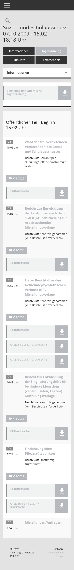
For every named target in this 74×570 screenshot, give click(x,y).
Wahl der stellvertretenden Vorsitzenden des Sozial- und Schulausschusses (46, 147)
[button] (64, 93)
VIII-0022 (18, 178)
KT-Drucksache (20, 191)
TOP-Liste (18, 60)
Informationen (19, 51)
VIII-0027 (18, 476)
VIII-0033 (18, 418)
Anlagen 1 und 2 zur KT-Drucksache (26, 505)
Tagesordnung (51, 51)
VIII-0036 (18, 317)
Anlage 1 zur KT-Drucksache (28, 345)
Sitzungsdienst (56, 554)
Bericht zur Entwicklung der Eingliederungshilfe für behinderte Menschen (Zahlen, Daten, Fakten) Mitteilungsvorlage (46, 386)
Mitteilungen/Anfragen (43, 522)
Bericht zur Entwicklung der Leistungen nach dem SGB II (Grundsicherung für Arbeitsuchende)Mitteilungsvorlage (46, 218)
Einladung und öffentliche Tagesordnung (24, 92)
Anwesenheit (51, 60)
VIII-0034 (18, 250)
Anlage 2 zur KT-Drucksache (28, 359)
